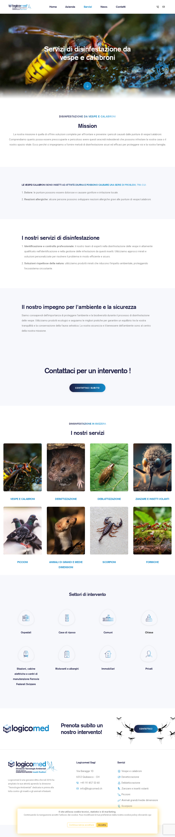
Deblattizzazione (109, 498)
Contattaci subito (87, 388)
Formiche (152, 562)
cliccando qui (144, 815)
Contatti (121, 6)
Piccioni (22, 562)
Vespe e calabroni (22, 498)
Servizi (88, 6)
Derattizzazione (66, 498)
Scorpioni (109, 562)
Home (53, 6)
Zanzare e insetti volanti (152, 498)
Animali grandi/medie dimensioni (139, 800)
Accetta (102, 825)
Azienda (70, 6)
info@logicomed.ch (91, 788)
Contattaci (145, 729)
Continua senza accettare (81, 825)
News (103, 6)
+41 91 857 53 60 (90, 782)
